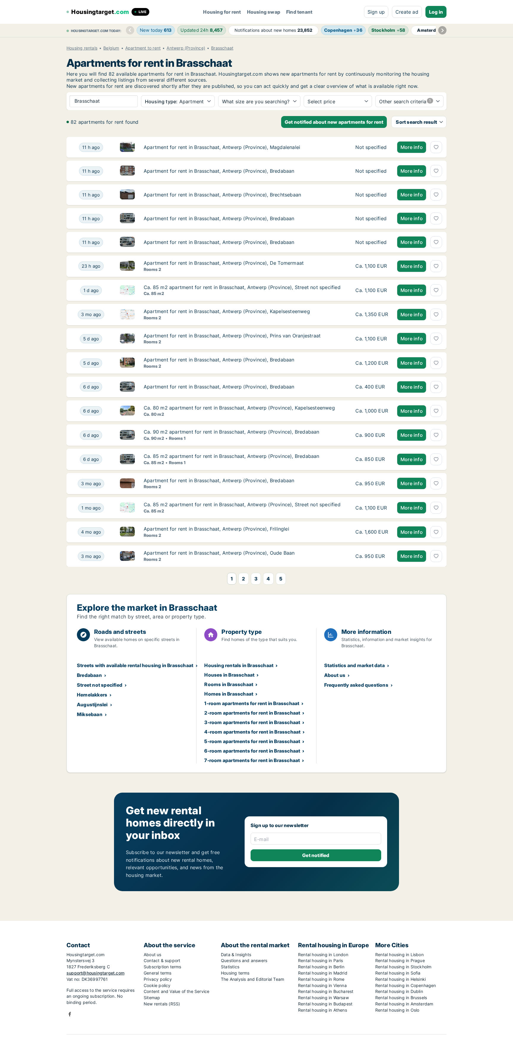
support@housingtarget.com (95, 972)
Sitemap (152, 997)
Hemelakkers (92, 695)
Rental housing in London (323, 954)
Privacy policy (158, 979)
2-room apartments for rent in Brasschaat (252, 713)
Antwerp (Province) (186, 48)
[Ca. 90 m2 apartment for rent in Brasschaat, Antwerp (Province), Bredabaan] (371, 435)
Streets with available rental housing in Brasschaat (135, 665)
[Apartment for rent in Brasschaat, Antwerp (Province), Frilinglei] (371, 532)
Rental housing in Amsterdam (404, 1003)
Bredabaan (89, 675)
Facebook (69, 1014)
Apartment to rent (143, 48)
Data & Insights (236, 954)
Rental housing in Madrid (322, 972)
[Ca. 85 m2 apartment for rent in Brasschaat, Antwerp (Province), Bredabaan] (371, 459)
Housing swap (263, 12)
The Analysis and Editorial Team (252, 979)
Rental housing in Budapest (325, 1003)
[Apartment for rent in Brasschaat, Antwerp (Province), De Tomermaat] (371, 266)
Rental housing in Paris (320, 960)
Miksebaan (89, 714)
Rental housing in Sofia (398, 972)
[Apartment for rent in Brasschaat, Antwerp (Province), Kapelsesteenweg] (371, 314)
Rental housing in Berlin (321, 966)
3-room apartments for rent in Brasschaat (252, 722)
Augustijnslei (92, 704)
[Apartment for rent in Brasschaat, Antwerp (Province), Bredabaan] (371, 171)
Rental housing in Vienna (322, 985)
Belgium (111, 48)
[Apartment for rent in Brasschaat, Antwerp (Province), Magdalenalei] (371, 147)
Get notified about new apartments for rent (334, 122)
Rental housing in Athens (322, 1010)
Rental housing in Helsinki (400, 979)
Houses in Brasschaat (229, 675)
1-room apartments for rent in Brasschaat (251, 703)
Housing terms (235, 972)
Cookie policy (157, 985)
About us (335, 675)
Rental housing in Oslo (397, 1010)
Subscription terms (162, 966)
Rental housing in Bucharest (325, 991)
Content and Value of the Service (176, 991)
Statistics (230, 966)
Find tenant (299, 12)
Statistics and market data (354, 665)
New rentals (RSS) (162, 1003)
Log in (436, 12)
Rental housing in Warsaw (323, 997)
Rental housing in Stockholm (403, 966)
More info (411, 147)
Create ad (406, 12)
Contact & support (162, 960)
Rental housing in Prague (400, 960)
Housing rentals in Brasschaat (238, 665)
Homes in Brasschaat (228, 694)
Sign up (376, 12)
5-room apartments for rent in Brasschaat (252, 741)
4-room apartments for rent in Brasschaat (252, 732)
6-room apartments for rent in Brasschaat (252, 751)
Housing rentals (81, 48)
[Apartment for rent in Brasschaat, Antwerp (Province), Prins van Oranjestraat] (371, 339)
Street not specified (99, 685)
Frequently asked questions (356, 685)
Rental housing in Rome (321, 979)
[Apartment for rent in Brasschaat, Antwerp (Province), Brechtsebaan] (371, 194)
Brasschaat (222, 48)
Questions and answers (244, 960)
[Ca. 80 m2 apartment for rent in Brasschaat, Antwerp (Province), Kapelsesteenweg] (371, 411)
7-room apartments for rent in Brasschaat (252, 760)
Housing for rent (222, 12)
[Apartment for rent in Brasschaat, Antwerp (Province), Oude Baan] (371, 556)
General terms (158, 972)
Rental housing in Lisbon (399, 954)
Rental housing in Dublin (399, 991)
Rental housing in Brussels (401, 997)
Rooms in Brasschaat (228, 684)
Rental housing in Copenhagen (405, 985)
